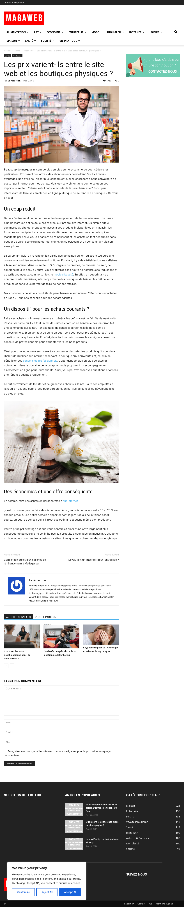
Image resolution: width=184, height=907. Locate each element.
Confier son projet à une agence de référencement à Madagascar (25, 561)
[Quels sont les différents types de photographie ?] (74, 826)
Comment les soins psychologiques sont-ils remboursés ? (17, 655)
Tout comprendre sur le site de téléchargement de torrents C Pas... (102, 807)
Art (36, 32)
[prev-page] (6, 666)
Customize (23, 892)
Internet (135, 32)
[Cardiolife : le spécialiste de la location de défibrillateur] (61, 636)
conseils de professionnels (40, 360)
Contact (141, 903)
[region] (46, 881)
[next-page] (12, 666)
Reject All (47, 892)
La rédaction (14, 80)
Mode (95, 32)
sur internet (70, 501)
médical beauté (63, 274)
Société (46, 40)
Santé (29, 40)
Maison (11, 40)
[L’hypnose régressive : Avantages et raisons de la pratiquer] (101, 635)
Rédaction (129, 903)
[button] (175, 32)
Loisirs (154, 32)
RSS (150, 903)
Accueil (7, 50)
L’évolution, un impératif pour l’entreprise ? (93, 559)
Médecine (29, 50)
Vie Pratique (68, 40)
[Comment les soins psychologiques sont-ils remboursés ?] (22, 636)
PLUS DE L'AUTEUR (45, 617)
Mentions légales (164, 903)
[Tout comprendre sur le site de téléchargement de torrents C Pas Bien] (74, 809)
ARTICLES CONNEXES (18, 617)
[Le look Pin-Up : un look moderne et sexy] (74, 844)
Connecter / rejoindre (14, 2)
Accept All (70, 892)
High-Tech (114, 32)
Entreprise (75, 32)
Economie (53, 32)
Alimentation (16, 32)
